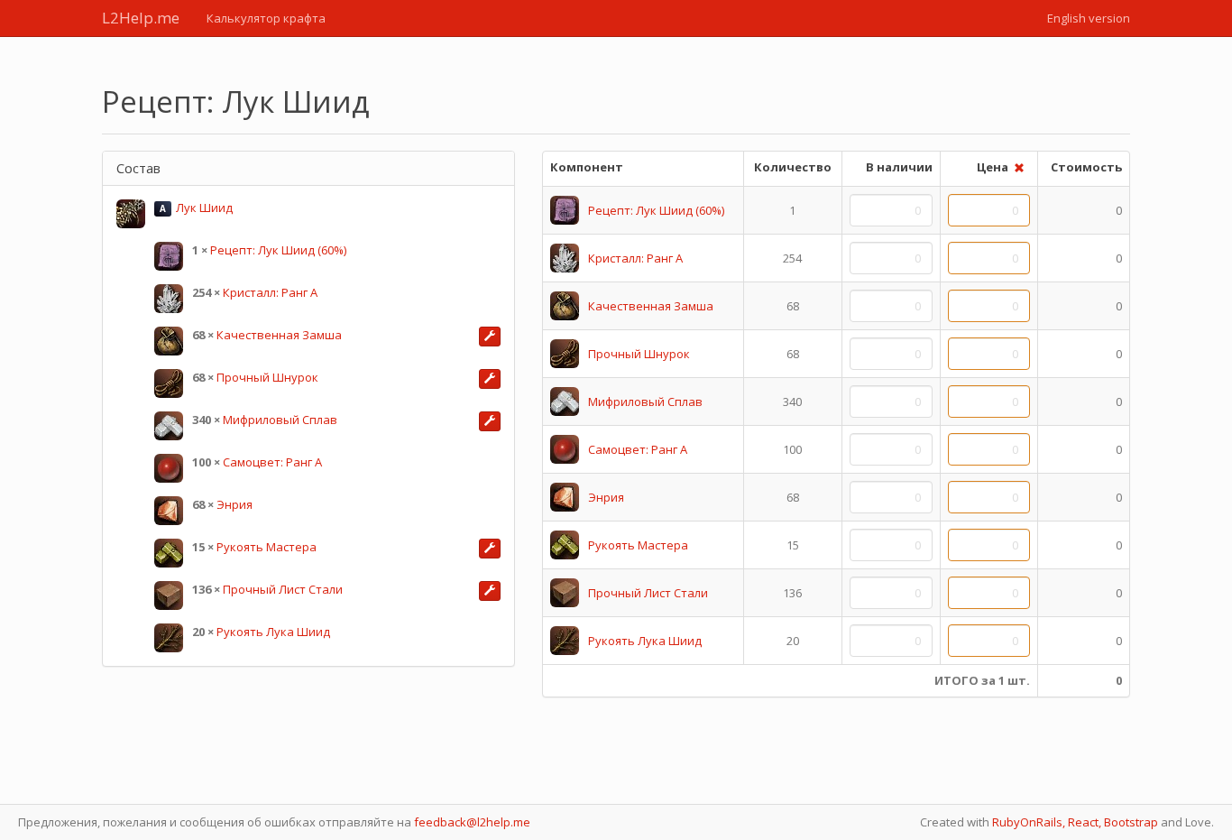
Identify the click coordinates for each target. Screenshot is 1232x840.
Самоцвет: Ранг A (272, 462)
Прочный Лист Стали (283, 589)
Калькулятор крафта (266, 18)
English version (1088, 18)
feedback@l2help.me (472, 822)
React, (1084, 822)
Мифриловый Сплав (280, 419)
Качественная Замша (279, 335)
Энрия (234, 504)
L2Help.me (140, 17)
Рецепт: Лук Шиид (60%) (278, 250)
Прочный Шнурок (267, 377)
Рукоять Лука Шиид (273, 631)
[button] (490, 336)
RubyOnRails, (1028, 822)
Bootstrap (1131, 822)
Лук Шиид (204, 207)
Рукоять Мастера (266, 547)
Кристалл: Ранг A (270, 292)
